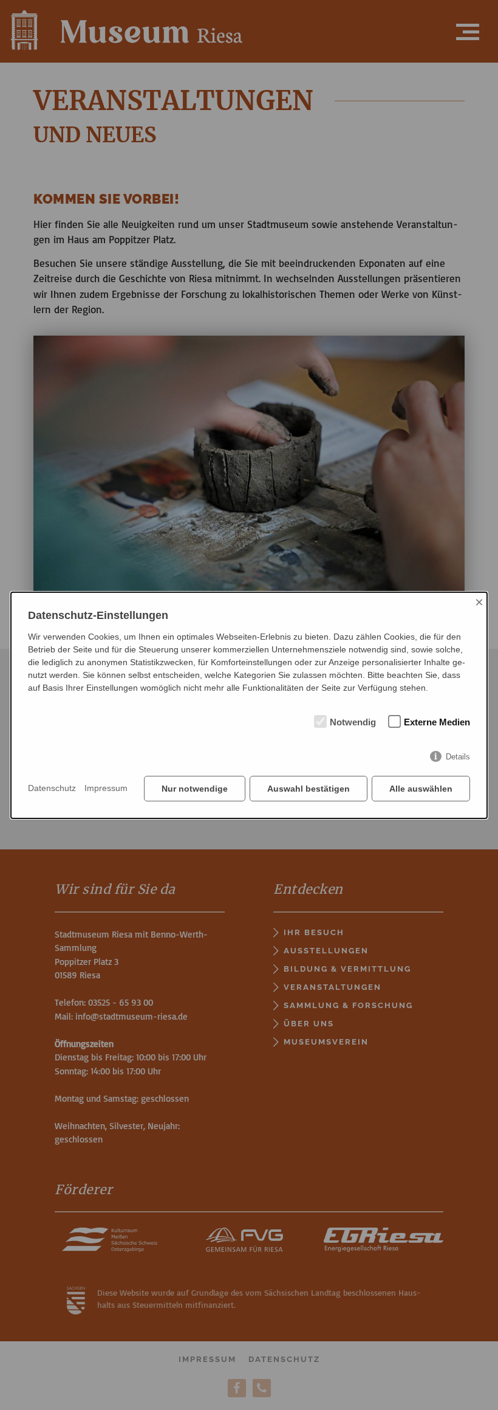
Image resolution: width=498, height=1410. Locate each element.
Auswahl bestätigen (308, 788)
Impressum (106, 788)
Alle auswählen (420, 788)
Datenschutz (52, 788)
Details (458, 756)
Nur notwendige (195, 788)
